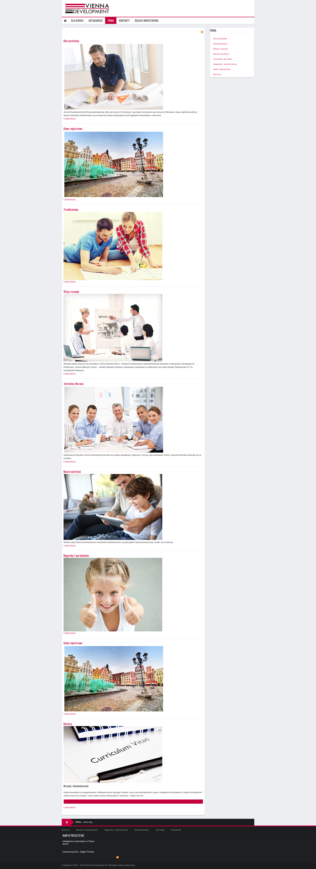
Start (68, 822)
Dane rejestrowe (73, 128)
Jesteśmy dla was (74, 383)
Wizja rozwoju (71, 291)
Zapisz (70, 801)
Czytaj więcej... (70, 119)
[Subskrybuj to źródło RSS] (117, 857)
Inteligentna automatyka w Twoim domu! (78, 842)
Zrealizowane (71, 209)
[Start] (65, 20)
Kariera (68, 723)
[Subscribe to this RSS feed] (202, 32)
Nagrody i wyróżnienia (76, 555)
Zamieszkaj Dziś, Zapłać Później (78, 852)
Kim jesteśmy (71, 40)
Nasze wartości (72, 471)
